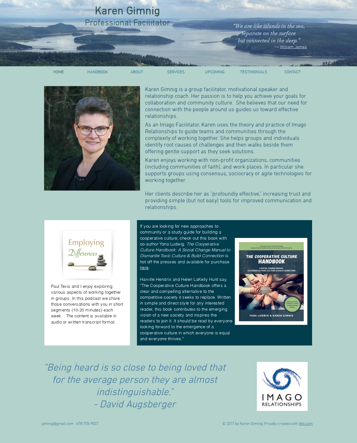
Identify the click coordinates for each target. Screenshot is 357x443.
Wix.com (306, 424)
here (144, 267)
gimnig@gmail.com (58, 424)
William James (293, 47)
